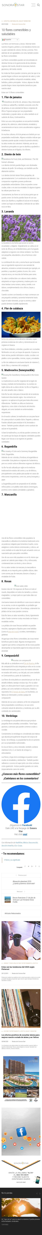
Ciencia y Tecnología (10, 963)
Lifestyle (7, 21)
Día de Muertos (29, 663)
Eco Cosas (18, 846)
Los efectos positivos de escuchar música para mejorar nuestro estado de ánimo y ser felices (20, 1036)
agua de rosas (13, 632)
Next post (19, 891)
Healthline (18, 843)
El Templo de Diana (18, 692)
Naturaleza (14, 21)
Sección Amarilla (7, 846)
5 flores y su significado (12, 860)
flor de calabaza (9, 339)
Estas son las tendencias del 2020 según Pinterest (18, 968)
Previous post (22, 875)
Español (8, 40)
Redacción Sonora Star (18, 24)
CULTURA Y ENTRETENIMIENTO (24, 963)
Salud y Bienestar (25, 21)
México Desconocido (30, 843)
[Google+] (32, 866)
